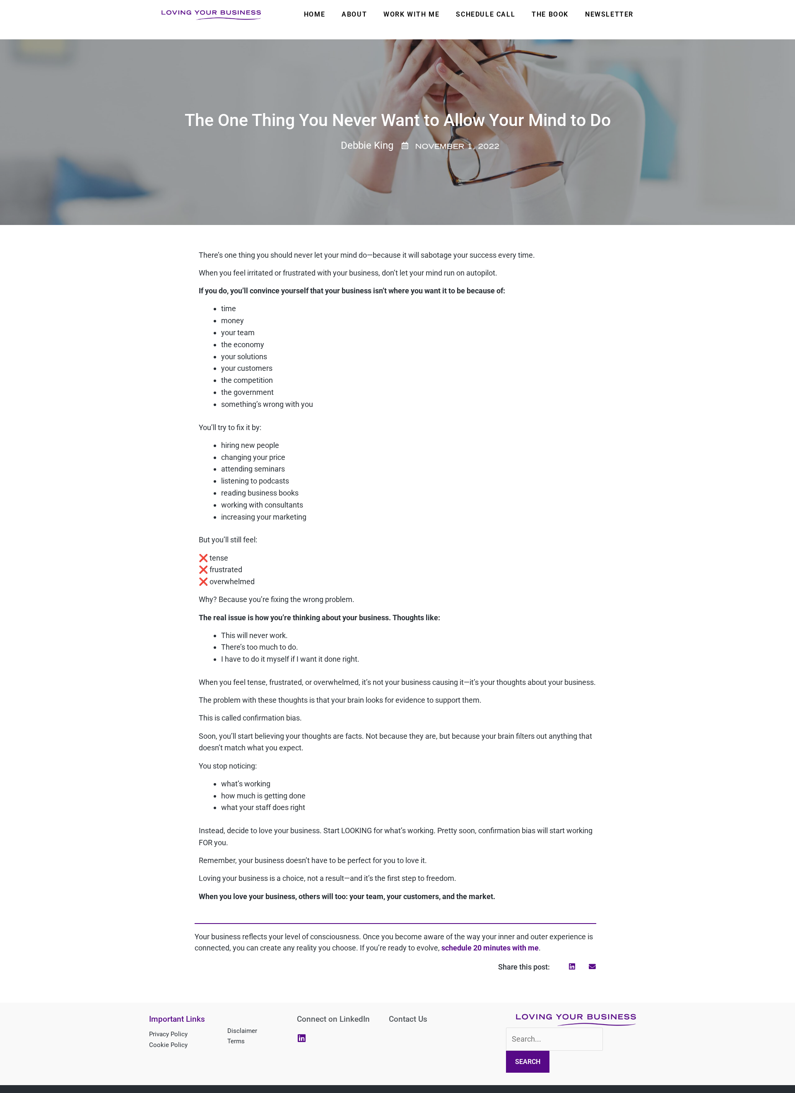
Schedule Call (485, 14)
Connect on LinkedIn (333, 1019)
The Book (550, 14)
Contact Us (408, 1019)
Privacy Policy (168, 1034)
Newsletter (609, 14)
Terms (236, 1041)
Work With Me (411, 14)
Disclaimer (242, 1031)
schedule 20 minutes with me (490, 947)
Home (314, 14)
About (354, 14)
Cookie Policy (168, 1045)
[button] (572, 966)
